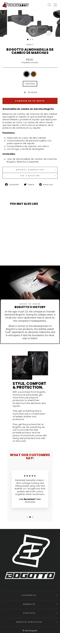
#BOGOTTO (29, 604)
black (26, 74)
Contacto (29, 613)
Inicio (29, 44)
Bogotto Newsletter (29, 622)
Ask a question (30, 175)
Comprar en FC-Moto (30, 101)
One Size (30, 83)
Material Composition (30, 170)
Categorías (29, 595)
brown (33, 74)
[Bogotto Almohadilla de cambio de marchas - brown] (22, 254)
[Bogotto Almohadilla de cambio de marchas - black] (18, 254)
